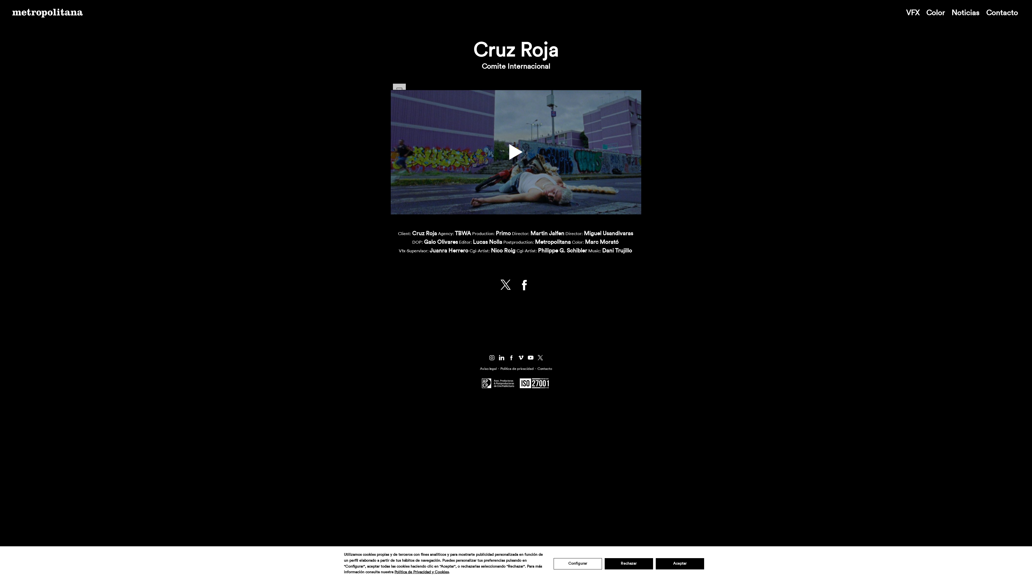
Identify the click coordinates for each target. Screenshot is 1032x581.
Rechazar (629, 563)
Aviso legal (488, 368)
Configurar (577, 563)
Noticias (966, 12)
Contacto (1002, 12)
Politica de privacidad (517, 368)
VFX (913, 12)
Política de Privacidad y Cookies (422, 572)
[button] (516, 151)
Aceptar (680, 563)
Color (935, 12)
